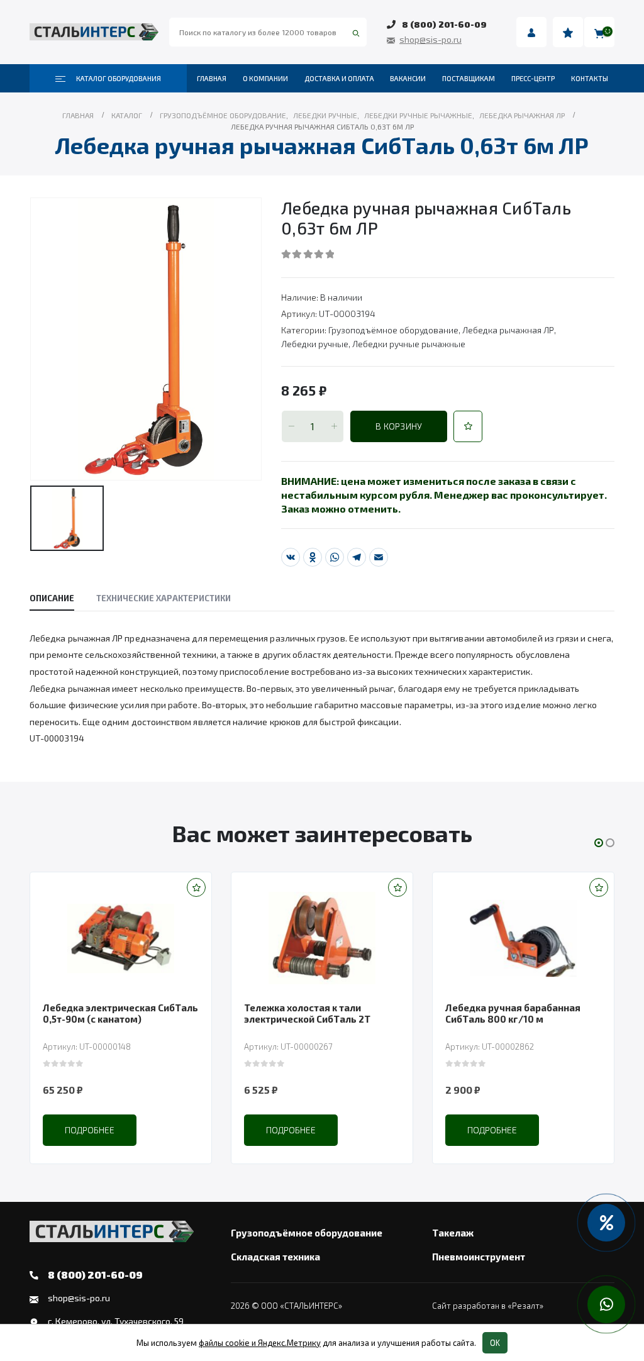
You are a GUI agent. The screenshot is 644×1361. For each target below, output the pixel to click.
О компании (265, 78)
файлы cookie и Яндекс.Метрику (260, 1343)
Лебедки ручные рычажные (408, 343)
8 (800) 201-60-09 (444, 24)
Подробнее (89, 1130)
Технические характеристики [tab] (163, 598)
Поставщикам (468, 78)
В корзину (398, 426)
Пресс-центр (533, 78)
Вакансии (408, 78)
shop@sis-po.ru (430, 39)
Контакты (589, 78)
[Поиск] (356, 32)
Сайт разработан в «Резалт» (487, 1306)
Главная (211, 78)
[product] (121, 938)
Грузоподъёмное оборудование (393, 330)
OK (495, 1343)
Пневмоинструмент (478, 1256)
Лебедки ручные (314, 343)
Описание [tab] (52, 598)
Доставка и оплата (339, 78)
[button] (467, 426)
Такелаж (453, 1232)
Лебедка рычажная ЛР (508, 330)
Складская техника (275, 1256)
